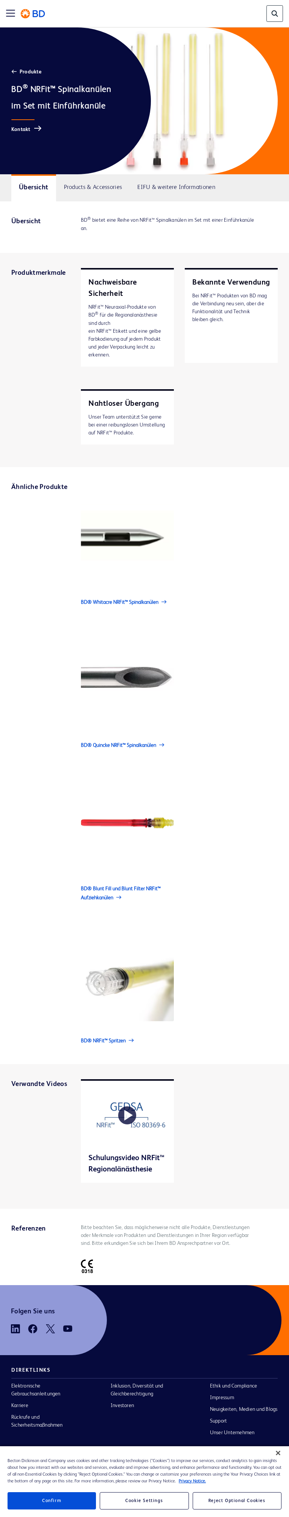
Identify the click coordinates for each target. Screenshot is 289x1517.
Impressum (222, 1397)
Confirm (51, 1501)
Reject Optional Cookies (237, 1501)
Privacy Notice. (192, 1481)
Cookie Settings (144, 1501)
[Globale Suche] (274, 13)
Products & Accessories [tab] (93, 187)
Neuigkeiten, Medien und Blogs (244, 1409)
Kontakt (20, 129)
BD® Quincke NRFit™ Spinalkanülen (118, 745)
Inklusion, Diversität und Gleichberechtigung (137, 1390)
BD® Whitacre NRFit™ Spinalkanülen (119, 602)
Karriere (19, 1405)
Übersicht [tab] (33, 187)
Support (218, 1421)
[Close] (278, 1453)
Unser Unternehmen (232, 1432)
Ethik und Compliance (233, 1386)
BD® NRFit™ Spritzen (103, 1040)
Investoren (122, 1405)
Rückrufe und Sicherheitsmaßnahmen (37, 1421)
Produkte (30, 72)
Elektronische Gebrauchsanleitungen (36, 1390)
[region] (144, 1481)
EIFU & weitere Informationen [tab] (176, 187)
